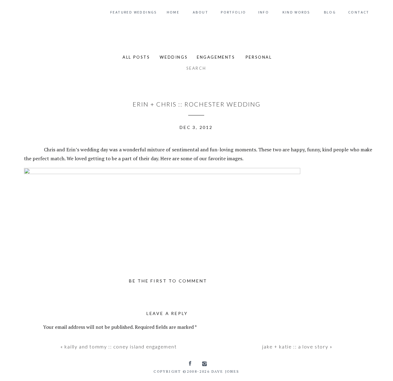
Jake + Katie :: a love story (295, 346)
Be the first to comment (168, 280)
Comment (55, 340)
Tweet (32, 148)
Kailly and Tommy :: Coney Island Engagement (120, 346)
